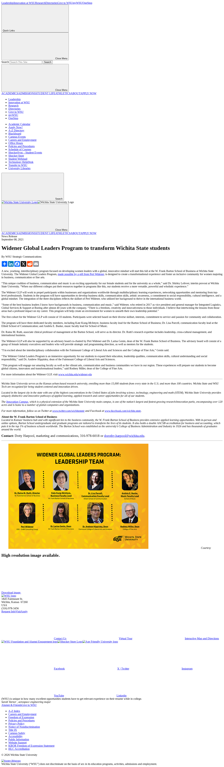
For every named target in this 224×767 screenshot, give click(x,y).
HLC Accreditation (19, 748)
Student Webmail (17, 158)
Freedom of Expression (21, 717)
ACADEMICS (9, 93)
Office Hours (15, 143)
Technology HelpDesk (20, 162)
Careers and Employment (22, 139)
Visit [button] (18, 611)
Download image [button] (11, 592)
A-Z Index (14, 711)
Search (5, 61)
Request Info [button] (8, 611)
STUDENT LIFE (45, 93)
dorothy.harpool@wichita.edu (124, 436)
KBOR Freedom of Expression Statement (31, 745)
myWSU (77, 2)
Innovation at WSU (24, 2)
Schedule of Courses (19, 149)
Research (40, 2)
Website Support (17, 742)
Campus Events (17, 136)
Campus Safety (16, 733)
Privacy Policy (16, 723)
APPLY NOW (88, 93)
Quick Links (9, 30)
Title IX (12, 729)
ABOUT (75, 93)
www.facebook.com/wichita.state (123, 410)
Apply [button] (24, 611)
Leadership (7, 2)
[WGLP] (78, 547)
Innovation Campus (17, 401)
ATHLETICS (63, 93)
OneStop (87, 2)
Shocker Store (16, 155)
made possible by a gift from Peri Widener (81, 274)
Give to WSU (65, 2)
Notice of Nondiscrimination (24, 726)
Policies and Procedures (21, 146)
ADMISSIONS (27, 93)
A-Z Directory (16, 130)
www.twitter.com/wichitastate (68, 410)
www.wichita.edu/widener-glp (75, 374)
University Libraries (19, 168)
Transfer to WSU (17, 165)
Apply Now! (15, 127)
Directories (51, 2)
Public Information (18, 739)
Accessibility (15, 736)
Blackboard (14, 133)
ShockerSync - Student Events (25, 152)
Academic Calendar (19, 124)
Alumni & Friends (11, 705)
